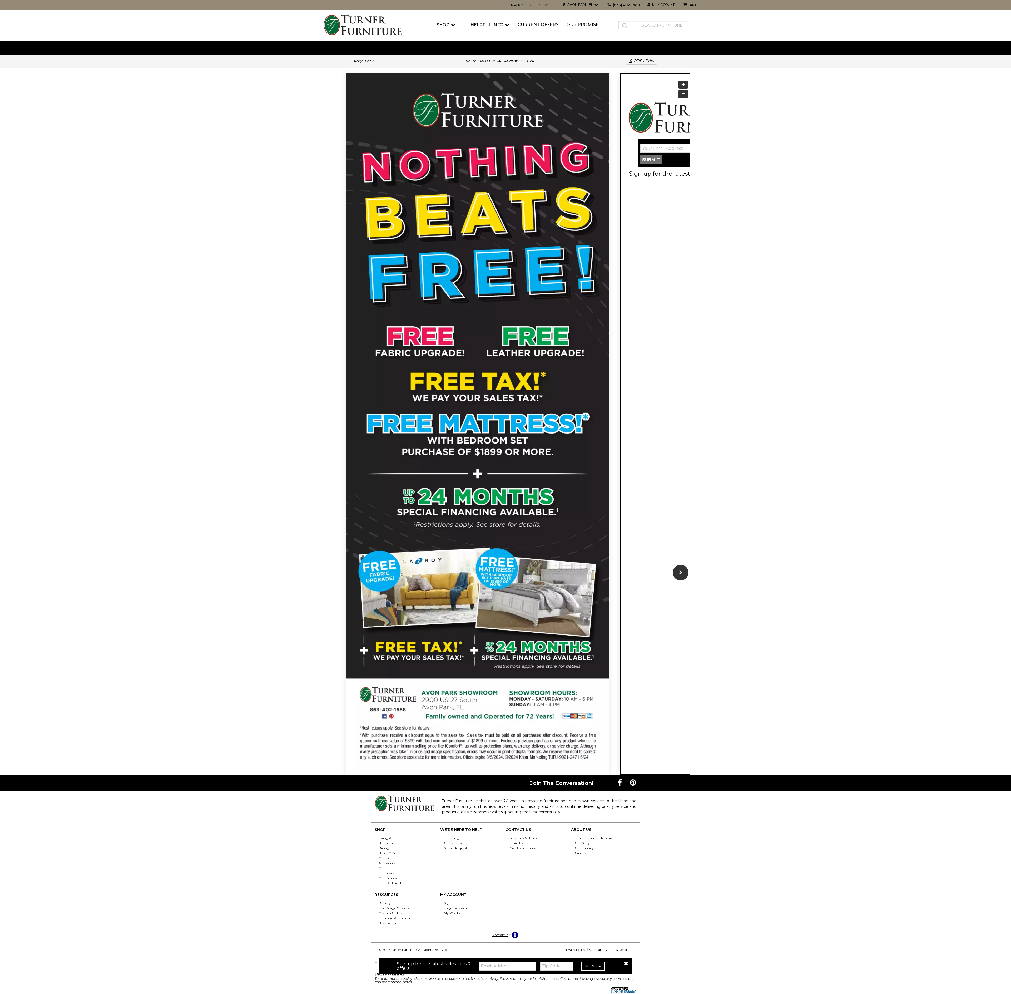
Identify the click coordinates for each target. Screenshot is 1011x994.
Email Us (516, 843)
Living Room (388, 838)
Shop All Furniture (393, 883)
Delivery (385, 903)
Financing (451, 838)
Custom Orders (390, 913)
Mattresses (386, 873)
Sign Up (593, 966)
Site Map (595, 950)
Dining (384, 848)
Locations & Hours (523, 838)
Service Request (455, 848)
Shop (443, 24)
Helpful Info (486, 24)
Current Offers (538, 24)
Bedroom (386, 843)
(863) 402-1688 (626, 5)
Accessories (387, 863)
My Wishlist (452, 913)
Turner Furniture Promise (594, 838)
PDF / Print (644, 60)
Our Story (582, 843)
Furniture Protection (394, 918)
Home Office (388, 853)
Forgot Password (457, 908)
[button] (626, 964)
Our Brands (388, 878)
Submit (651, 159)
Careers (580, 853)
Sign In (449, 903)
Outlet (384, 868)
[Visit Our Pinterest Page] (633, 782)
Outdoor (385, 858)
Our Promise (582, 24)
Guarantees (453, 843)
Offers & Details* (618, 950)
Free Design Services (394, 908)
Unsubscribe (388, 923)
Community (584, 848)
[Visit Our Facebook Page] (620, 782)
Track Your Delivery (528, 5)
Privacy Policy (574, 950)
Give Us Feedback (522, 848)
